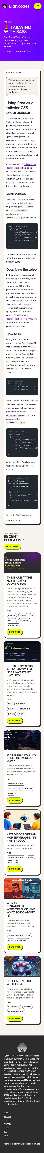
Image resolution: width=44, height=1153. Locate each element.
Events (7, 1120)
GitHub (7, 1128)
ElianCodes (9, 1065)
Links (6, 1135)
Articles (7, 1116)
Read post (14, 632)
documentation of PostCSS (19, 318)
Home (6, 1113)
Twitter (7, 1124)
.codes (19, 6)
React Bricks (23, 1062)
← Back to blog (13, 72)
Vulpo (32, 1059)
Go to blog (12, 546)
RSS (5, 1131)
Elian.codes (26, 1144)
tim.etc (37, 1144)
